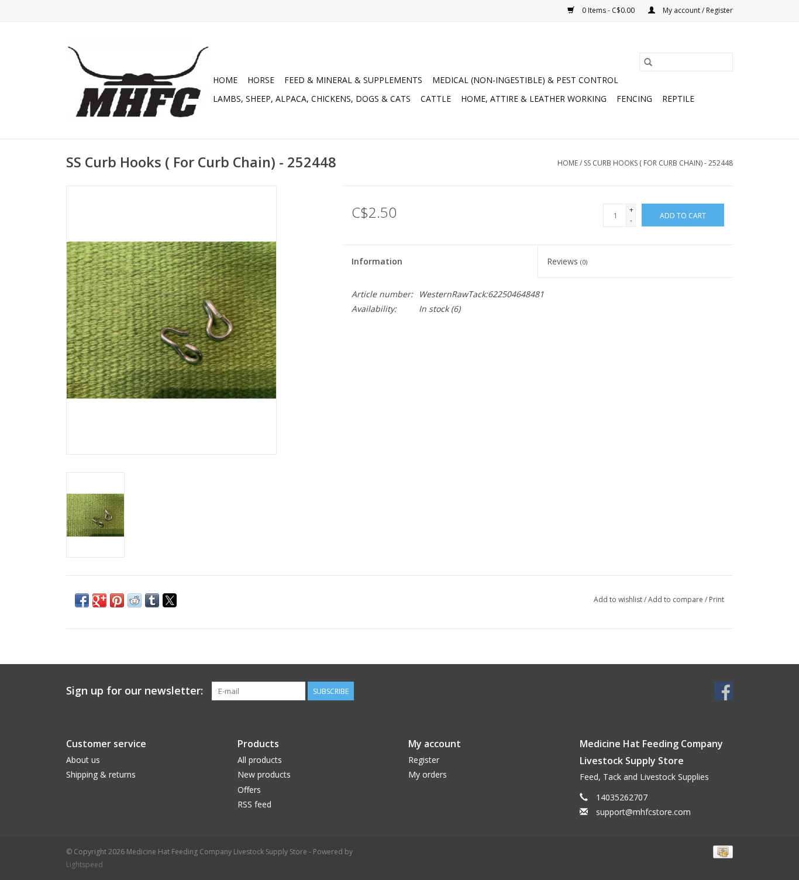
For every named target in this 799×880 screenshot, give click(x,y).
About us (83, 759)
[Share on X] (170, 600)
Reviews (567, 261)
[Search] (648, 62)
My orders (427, 774)
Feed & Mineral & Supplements (353, 79)
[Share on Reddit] (135, 600)
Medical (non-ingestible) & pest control (525, 79)
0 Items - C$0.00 (608, 10)
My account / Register (697, 10)
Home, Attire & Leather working (534, 98)
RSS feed (254, 804)
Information (377, 261)
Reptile (678, 98)
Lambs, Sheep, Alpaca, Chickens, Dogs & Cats (312, 98)
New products (264, 774)
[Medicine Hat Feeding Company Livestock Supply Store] (137, 80)
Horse (260, 79)
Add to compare (676, 599)
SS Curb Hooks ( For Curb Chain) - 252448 (658, 163)
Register (423, 759)
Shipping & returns (101, 774)
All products (259, 759)
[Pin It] (117, 600)
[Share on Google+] (99, 600)
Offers (249, 789)
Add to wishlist (619, 599)
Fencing (634, 98)
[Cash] (721, 852)
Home (225, 79)
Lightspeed (84, 864)
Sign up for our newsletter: (134, 691)
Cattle (436, 98)
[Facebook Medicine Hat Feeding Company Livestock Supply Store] (723, 691)
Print (716, 599)
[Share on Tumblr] (152, 600)
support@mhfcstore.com (643, 811)
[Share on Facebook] (82, 600)
